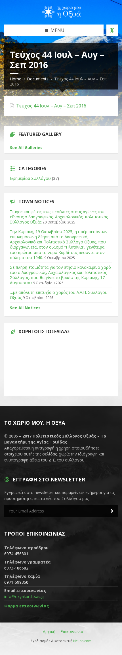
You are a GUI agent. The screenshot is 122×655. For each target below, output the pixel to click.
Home (15, 79)
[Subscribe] (112, 511)
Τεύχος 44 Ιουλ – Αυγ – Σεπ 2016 (51, 106)
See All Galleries (26, 147)
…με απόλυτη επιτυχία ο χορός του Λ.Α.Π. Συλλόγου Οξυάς (59, 295)
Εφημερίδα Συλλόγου (30, 178)
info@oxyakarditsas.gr (24, 596)
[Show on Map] (112, 30)
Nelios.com (82, 640)
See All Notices (25, 307)
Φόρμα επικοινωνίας (26, 606)
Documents (38, 79)
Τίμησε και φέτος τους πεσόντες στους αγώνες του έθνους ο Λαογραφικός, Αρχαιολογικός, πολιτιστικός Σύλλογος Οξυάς (59, 217)
